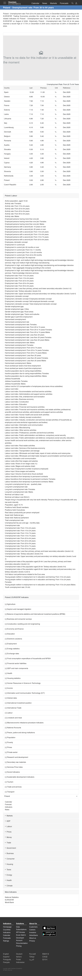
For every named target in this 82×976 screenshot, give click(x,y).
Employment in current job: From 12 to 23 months (23, 252)
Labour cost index (11, 389)
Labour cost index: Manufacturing (17, 427)
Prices (8, 831)
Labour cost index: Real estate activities (20, 445)
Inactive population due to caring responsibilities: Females (27, 373)
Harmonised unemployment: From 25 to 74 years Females (27, 350)
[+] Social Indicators (12, 772)
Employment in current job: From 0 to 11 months (23, 250)
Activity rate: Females (13, 203)
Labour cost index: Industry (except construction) (23, 417)
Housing (9, 864)
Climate (9, 885)
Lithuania (7, 118)
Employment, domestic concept (17, 296)
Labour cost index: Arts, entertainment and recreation (25, 396)
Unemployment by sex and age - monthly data (22, 523)
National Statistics (12, 897)
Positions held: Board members (17, 507)
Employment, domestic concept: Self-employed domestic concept (29, 301)
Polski (18, 959)
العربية (31, 959)
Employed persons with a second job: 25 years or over (25, 229)
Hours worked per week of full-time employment (23, 365)
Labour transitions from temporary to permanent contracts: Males (29, 481)
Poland (7, 180)
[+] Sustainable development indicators (19, 777)
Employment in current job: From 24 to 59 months (23, 255)
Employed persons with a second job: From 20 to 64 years (27, 239)
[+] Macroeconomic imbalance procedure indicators (24, 722)
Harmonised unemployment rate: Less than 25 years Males (27, 340)
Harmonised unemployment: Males (18, 363)
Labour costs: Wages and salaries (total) (20, 466)
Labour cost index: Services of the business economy (25, 448)
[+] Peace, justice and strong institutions (20, 732)
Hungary (7, 153)
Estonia (7, 109)
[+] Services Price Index (14, 767)
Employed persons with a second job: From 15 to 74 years (27, 237)
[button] (76, 3)
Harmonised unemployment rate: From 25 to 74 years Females (28, 329)
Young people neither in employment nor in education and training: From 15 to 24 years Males (40, 584)
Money (9, 837)
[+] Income (9, 688)
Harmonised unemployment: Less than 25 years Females (26, 358)
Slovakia (7, 149)
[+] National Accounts (13, 727)
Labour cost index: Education (16, 404)
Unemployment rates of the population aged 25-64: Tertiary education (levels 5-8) (35, 566)
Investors (32, 932)
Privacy (32, 941)
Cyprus (7, 162)
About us (32, 938)
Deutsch (19, 954)
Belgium (7, 136)
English (6, 954)
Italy (5, 123)
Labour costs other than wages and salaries (21, 461)
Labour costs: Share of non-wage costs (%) (21, 463)
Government (11, 848)
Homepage (7, 927)
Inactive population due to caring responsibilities (23, 371)
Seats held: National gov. (14, 515)
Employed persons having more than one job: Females (25, 221)
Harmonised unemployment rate (17, 322)
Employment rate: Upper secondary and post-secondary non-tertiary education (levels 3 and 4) (40, 293)
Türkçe (31, 956)
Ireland (6, 158)
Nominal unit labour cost (14, 494)
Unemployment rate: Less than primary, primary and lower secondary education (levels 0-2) (39, 551)
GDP (8, 821)
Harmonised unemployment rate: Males (20, 342)
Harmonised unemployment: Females (19, 345)
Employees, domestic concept (16, 242)
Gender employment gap (14, 306)
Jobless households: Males (15, 383)
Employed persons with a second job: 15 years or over (25, 226)
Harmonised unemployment (15, 319)
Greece (7, 96)
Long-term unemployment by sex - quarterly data (23, 484)
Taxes (8, 869)
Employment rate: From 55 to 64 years (19, 286)
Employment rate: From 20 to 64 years (19, 280)
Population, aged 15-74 (14, 505)
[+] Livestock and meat (13, 717)
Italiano (19, 956)
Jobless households (12, 378)
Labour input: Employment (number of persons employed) (26, 468)
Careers (32, 929)
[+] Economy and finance (14, 629)
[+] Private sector (11, 752)
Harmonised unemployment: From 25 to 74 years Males (26, 353)
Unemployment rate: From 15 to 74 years (20, 533)
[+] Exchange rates (12, 653)
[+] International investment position (18, 703)
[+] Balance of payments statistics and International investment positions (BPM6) (35, 614)
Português (7, 959)
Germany (7, 167)
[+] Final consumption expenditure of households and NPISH (28, 658)
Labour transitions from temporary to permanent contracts (26, 476)
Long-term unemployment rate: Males (19, 492)
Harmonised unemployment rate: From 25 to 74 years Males (27, 332)
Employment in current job (15, 244)
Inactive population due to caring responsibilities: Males (26, 376)
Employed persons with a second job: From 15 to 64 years (27, 234)
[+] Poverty (9, 742)
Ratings (6, 941)
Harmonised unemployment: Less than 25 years (23, 355)
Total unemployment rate (14, 520)
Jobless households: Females (16, 381)
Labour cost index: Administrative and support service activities (28, 394)
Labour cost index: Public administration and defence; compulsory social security (35, 435)
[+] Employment (11, 643)
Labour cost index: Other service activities (20, 430)
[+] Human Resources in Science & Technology (23, 683)
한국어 (44, 959)
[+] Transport (9, 791)
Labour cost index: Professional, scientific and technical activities (29, 432)
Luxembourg (9, 127)
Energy (9, 875)
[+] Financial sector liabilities (15, 663)
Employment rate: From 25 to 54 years (19, 283)
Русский (32, 954)
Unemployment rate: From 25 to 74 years (20, 546)
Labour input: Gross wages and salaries (20, 471)
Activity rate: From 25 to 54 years (17, 211)
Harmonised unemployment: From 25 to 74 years (23, 347)
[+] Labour (8, 712)
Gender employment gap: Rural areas (19, 311)
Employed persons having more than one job (22, 219)
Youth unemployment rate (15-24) (17, 587)
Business (10, 853)
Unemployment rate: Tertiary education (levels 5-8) (24, 553)
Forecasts (7, 938)
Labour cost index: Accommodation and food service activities (28, 391)
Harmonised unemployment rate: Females (21, 324)
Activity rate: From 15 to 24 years (17, 206)
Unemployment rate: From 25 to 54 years (20, 543)
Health (9, 880)
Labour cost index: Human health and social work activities (27, 414)
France (6, 105)
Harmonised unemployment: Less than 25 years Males (25, 360)
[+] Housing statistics (12, 678)
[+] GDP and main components (16, 668)
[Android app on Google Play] (49, 933)
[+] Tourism (9, 782)
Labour (9, 826)
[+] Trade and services (13, 787)
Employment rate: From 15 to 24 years (19, 275)
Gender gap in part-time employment (18, 316)
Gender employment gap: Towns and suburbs (22, 314)
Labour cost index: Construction (17, 401)
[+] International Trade (13, 708)
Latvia (6, 114)
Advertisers (33, 935)
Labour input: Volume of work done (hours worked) (24, 474)
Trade (8, 842)
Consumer (10, 858)
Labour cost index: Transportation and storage (22, 450)
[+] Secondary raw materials (15, 762)
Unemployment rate (12, 525)
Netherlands (8, 175)
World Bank (9, 902)
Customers (33, 927)
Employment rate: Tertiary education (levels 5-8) (23, 291)
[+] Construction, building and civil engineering (22, 624)
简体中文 (45, 954)
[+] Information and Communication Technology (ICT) (25, 693)
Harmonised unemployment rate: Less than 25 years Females (28, 337)
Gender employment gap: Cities (17, 309)
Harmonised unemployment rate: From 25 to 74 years (25, 327)
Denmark (7, 131)
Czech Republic (10, 184)
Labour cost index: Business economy (19, 399)
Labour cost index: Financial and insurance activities (25, 407)
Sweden (7, 101)
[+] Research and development (16, 757)
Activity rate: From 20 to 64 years (17, 208)
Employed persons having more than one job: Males (24, 224)
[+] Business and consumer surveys (18, 619)
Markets (9, 815)
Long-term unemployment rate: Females (20, 489)
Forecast (8, 804)
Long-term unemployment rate (16, 486)
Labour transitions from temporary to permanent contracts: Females (30, 479)
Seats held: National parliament (17, 517)
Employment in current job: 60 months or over (22, 247)
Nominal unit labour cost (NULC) (17, 497)
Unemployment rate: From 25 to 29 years (20, 541)
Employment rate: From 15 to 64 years (19, 278)
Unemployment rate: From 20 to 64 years (20, 538)
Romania (7, 140)
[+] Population (10, 737)
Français (6, 962)
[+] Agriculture (10, 604)
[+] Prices (8, 747)
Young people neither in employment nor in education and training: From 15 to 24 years (37, 577)
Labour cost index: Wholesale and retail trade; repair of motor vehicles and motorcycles (37, 453)
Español (6, 956)
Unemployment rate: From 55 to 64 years (20, 548)
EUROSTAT (7, 21)
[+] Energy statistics (12, 648)
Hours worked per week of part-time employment (23, 368)
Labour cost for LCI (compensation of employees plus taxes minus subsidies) (34, 386)
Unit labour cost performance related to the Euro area (25, 574)
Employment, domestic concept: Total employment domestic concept (30, 304)
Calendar (8, 802)
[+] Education (10, 633)
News (7, 809)
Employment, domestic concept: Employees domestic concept (28, 298)
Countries (6, 929)
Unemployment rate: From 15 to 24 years (20, 528)
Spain (6, 92)
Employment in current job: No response (20, 257)
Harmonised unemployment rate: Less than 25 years (24, 335)
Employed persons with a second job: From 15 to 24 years (27, 232)
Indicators (8, 807)
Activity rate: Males (12, 216)
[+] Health (8, 673)
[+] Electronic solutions (13, 638)
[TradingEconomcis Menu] (5, 3)
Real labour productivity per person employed (22, 512)
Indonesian (20, 962)
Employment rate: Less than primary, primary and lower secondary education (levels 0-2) (38, 288)
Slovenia (7, 171)
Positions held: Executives (15, 510)
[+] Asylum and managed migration (18, 609)
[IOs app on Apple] (49, 927)
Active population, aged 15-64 (16, 201)
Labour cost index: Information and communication (24, 425)
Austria (6, 145)
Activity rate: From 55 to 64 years (17, 213)
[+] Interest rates (11, 698)
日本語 (44, 956)
